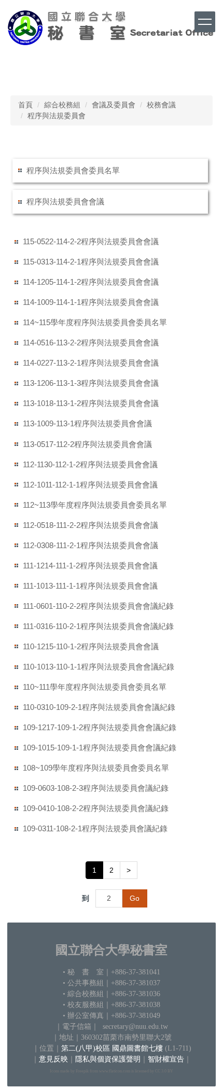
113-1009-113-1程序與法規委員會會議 (87, 423)
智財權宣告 (166, 1059)
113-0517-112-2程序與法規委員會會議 (87, 444)
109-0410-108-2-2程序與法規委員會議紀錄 (96, 808)
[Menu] (204, 21)
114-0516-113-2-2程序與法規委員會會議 (91, 342)
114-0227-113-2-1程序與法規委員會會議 (91, 362)
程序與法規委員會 (56, 115)
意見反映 (53, 1059)
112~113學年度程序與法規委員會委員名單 (95, 504)
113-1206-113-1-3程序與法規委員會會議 (91, 383)
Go (135, 898)
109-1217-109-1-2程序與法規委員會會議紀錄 (99, 727)
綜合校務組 (62, 105)
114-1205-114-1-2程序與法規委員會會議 (91, 281)
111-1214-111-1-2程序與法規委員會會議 (90, 565)
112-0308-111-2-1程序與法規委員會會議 (90, 545)
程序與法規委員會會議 (65, 201)
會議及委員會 (113, 105)
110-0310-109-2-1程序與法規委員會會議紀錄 (99, 707)
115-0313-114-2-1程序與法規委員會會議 (91, 261)
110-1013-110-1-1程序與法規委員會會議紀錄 (98, 666)
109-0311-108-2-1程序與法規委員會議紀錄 (95, 828)
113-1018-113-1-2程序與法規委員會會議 (91, 403)
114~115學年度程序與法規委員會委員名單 (95, 322)
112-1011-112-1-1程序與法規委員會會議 (90, 484)
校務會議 (161, 105)
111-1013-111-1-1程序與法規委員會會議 (90, 585)
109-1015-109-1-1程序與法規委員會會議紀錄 (99, 747)
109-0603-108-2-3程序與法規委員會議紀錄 (96, 788)
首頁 (25, 105)
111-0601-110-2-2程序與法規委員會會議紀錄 (98, 606)
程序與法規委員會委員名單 (73, 170)
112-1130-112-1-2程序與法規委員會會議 (90, 464)
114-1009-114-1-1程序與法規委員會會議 (91, 302)
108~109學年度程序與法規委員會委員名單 (96, 767)
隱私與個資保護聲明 (108, 1059)
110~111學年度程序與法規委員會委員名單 (94, 686)
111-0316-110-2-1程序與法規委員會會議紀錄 (98, 626)
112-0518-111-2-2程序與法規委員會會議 (90, 525)
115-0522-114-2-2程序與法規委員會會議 (91, 241)
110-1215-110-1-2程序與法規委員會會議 (91, 646)
